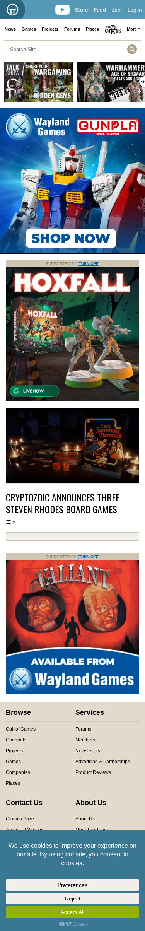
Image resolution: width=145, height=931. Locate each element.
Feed (100, 10)
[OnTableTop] (12, 9)
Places (92, 29)
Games (29, 29)
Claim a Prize (20, 819)
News (10, 29)
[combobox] (72, 49)
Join (117, 10)
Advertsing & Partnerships (102, 761)
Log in (135, 10)
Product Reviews (93, 772)
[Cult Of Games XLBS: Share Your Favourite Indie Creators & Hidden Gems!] (38, 85)
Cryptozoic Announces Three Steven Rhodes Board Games (62, 503)
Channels (16, 740)
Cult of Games (21, 729)
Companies (18, 772)
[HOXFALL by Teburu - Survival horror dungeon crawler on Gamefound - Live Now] (72, 399)
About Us (85, 819)
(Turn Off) (88, 263)
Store (81, 10)
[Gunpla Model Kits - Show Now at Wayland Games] (72, 180)
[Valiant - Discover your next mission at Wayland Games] (72, 692)
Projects (50, 29)
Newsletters (87, 750)
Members (85, 740)
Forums (72, 29)
